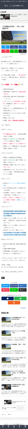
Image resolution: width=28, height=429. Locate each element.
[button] (25, 245)
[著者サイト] (7, 298)
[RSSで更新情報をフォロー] (14, 302)
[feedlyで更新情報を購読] (20, 298)
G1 (3, 277)
